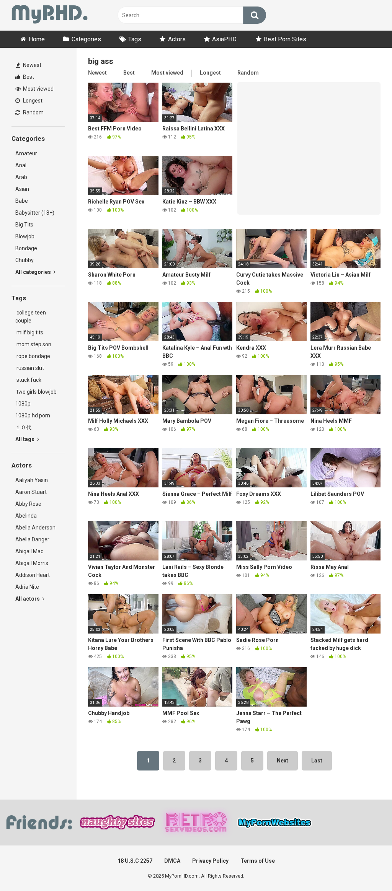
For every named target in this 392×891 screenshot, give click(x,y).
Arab (21, 177)
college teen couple (30, 316)
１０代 (23, 427)
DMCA (172, 861)
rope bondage (32, 356)
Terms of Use (257, 861)
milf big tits (29, 332)
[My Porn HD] (49, 15)
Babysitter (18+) (34, 213)
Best (28, 77)
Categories (86, 39)
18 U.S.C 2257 (135, 861)
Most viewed (38, 89)
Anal (20, 165)
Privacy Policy (210, 861)
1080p (23, 404)
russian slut (29, 368)
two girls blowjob (36, 392)
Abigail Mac (29, 551)
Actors (177, 39)
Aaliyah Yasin (31, 480)
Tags (134, 39)
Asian (22, 189)
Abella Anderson (35, 528)
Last (316, 760)
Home (37, 39)
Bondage (26, 248)
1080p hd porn (32, 415)
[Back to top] (366, 868)
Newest (31, 65)
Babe (21, 201)
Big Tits (24, 225)
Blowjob (24, 236)
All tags (25, 439)
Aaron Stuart (31, 492)
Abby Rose (28, 504)
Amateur (26, 153)
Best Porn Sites (285, 39)
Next (282, 760)
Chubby (24, 260)
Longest (32, 101)
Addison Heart (32, 575)
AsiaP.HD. (224, 39)
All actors (28, 599)
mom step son (33, 344)
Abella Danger (32, 539)
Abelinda (26, 516)
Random (33, 112)
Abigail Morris (31, 563)
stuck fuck (28, 380)
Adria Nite (27, 587)
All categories (33, 272)
